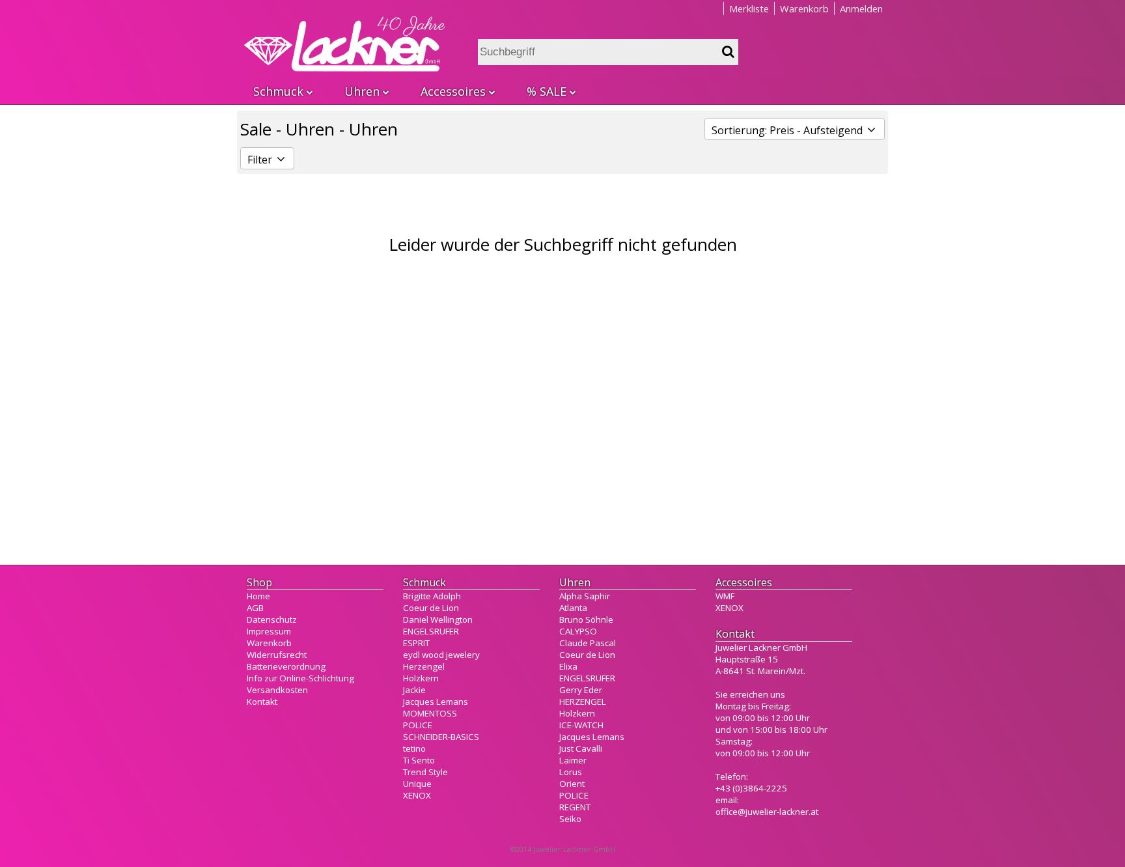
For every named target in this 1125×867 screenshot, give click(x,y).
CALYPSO (578, 631)
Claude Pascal (587, 643)
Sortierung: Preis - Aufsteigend (788, 130)
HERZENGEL (582, 701)
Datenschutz (272, 619)
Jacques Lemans (435, 701)
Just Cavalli (580, 748)
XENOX (417, 795)
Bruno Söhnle (586, 619)
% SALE (546, 91)
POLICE (417, 725)
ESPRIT (416, 643)
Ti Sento (419, 760)
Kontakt (262, 701)
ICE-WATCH (581, 725)
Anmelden (861, 8)
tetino (414, 748)
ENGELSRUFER (431, 631)
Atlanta (573, 608)
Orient (572, 783)
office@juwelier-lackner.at (766, 811)
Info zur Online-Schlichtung (300, 678)
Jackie (414, 690)
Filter (261, 159)
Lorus (570, 772)
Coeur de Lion (431, 608)
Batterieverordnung (286, 666)
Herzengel (424, 666)
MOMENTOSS (430, 713)
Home (258, 596)
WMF (724, 596)
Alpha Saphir (584, 596)
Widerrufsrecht (277, 655)
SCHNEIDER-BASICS (441, 737)
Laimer (573, 760)
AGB (255, 608)
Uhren (362, 91)
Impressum (269, 631)
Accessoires (453, 91)
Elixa (568, 666)
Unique (417, 783)
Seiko (570, 819)
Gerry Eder (580, 690)
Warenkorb (804, 8)
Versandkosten (277, 690)
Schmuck (278, 91)
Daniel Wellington (438, 619)
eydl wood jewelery (441, 655)
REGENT (574, 807)
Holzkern (421, 678)
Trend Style (425, 772)
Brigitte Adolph (432, 596)
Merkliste (749, 8)
